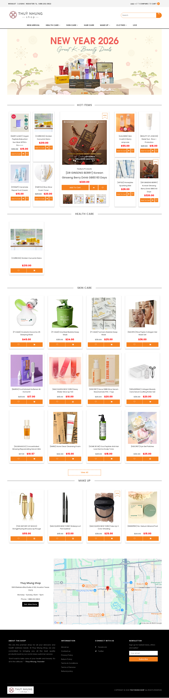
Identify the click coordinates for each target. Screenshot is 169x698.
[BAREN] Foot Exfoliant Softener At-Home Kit (26, 390)
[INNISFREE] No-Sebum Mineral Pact (143, 526)
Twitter (101, 651)
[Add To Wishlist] (19, 538)
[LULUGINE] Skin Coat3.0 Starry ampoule (125, 139)
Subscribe (143, 659)
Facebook (102, 647)
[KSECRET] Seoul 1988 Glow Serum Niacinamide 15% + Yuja (103, 390)
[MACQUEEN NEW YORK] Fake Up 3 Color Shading (104, 527)
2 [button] (87, 94)
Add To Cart (16, 154)
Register (30, 4)
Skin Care (84, 288)
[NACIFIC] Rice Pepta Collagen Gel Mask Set (142, 333)
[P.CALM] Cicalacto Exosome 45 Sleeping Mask (26, 333)
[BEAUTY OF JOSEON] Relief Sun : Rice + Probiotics (149, 139)
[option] (84, 62)
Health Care (84, 214)
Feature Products (84, 169)
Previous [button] (16, 64)
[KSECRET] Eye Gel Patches (142, 446)
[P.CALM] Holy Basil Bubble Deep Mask (65, 333)
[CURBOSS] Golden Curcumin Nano (26, 258)
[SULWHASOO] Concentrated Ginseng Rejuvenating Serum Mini (26, 447)
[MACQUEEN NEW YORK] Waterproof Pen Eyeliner (65, 527)
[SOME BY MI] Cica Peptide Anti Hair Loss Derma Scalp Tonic (104, 447)
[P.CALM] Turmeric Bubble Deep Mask (104, 333)
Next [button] (153, 64)
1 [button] (83, 94)
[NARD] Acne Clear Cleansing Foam (65, 446)
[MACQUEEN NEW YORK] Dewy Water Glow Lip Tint (65, 390)
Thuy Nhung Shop (137, 690)
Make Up (85, 480)
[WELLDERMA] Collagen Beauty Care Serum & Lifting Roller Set (142, 390)
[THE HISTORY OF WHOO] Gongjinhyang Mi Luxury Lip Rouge (26, 527)
